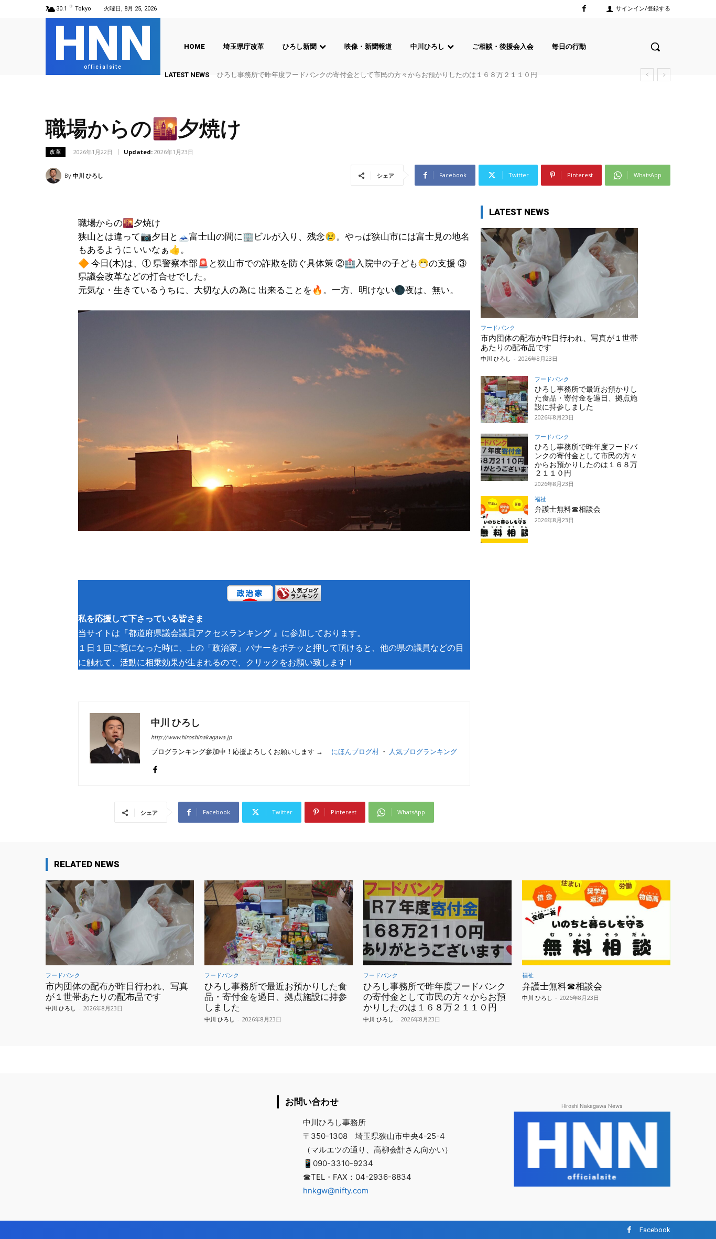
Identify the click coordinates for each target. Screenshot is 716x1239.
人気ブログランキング (423, 752)
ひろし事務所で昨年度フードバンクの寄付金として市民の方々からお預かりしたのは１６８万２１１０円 (377, 75)
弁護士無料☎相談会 (568, 509)
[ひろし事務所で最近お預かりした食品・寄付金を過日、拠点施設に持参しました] (504, 399)
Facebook (654, 1230)
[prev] (647, 74)
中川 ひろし (88, 175)
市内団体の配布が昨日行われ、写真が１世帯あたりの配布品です (117, 991)
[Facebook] (584, 8)
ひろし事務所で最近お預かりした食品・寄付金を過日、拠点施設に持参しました (586, 398)
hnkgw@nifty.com (335, 1190)
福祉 (540, 499)
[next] (663, 74)
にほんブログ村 (355, 752)
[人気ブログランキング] (298, 595)
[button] (655, 46)
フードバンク (498, 327)
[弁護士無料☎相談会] (504, 519)
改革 (55, 151)
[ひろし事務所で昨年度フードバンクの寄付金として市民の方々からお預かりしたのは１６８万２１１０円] (504, 457)
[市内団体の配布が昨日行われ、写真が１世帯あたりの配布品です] (559, 273)
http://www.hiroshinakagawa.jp (191, 737)
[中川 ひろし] (55, 176)
